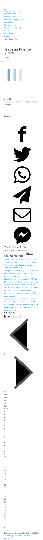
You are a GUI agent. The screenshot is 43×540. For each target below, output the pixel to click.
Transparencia (10, 25)
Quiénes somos (10, 14)
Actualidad (8, 22)
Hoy (5, 354)
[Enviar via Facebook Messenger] (21, 235)
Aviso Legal (17, 536)
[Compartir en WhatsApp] (21, 174)
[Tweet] (21, 154)
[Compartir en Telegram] (21, 194)
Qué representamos (12, 16)
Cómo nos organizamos (13, 19)
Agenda (7, 36)
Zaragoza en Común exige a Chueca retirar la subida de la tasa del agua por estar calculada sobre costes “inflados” (21, 273)
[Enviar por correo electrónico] (21, 215)
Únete (6, 31)
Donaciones (9, 33)
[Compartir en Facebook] (21, 134)
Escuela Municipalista (13, 28)
